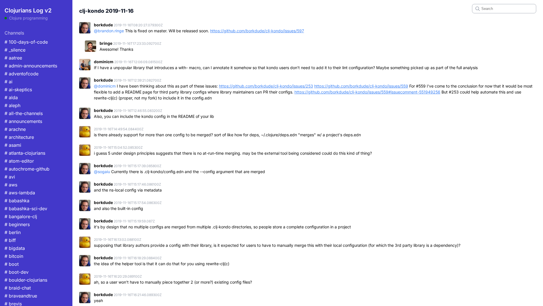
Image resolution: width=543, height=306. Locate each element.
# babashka (17, 200)
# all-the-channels (24, 113)
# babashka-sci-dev (26, 208)
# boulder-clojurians (26, 280)
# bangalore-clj (21, 216)
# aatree (13, 58)
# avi (10, 177)
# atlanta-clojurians (25, 153)
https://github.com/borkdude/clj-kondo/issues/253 (266, 86)
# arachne (15, 129)
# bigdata (15, 248)
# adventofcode (21, 73)
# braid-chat (18, 288)
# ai (8, 81)
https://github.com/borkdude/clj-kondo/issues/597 (257, 30)
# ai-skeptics (18, 89)
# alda (11, 97)
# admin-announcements (31, 66)
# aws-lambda (20, 193)
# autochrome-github (27, 169)
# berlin (13, 232)
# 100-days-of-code (26, 42)
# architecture (19, 137)
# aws (11, 185)
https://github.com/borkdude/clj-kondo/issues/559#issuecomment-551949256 (367, 92)
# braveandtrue (21, 296)
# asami (13, 145)
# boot (12, 264)
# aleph (12, 105)
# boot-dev (17, 272)
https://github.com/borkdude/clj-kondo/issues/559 (361, 86)
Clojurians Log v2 (28, 10)
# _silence (15, 50)
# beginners (17, 224)
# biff (10, 240)
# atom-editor (19, 161)
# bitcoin (14, 256)
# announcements (23, 121)
